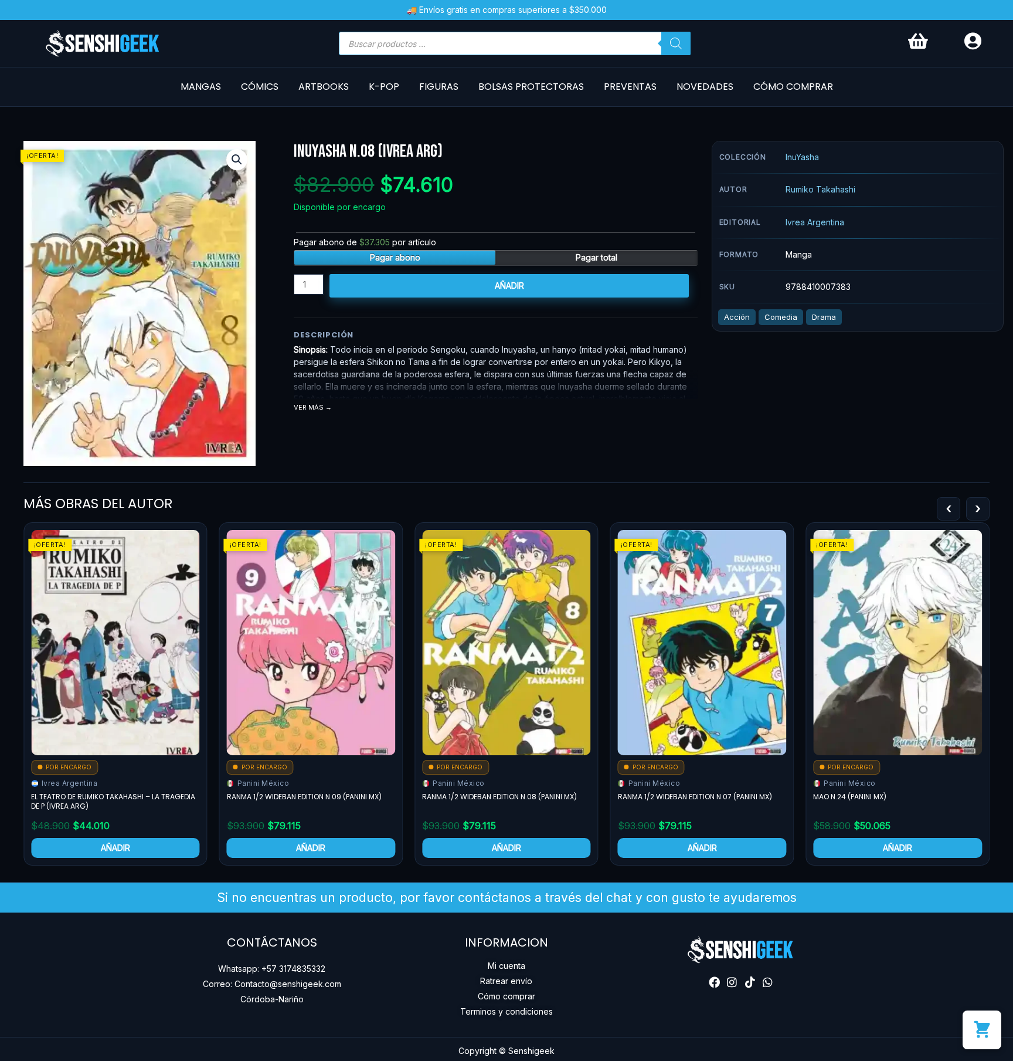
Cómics (259, 86)
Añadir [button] (115, 848)
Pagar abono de (365, 242)
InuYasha (802, 157)
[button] (236, 159)
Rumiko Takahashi (820, 189)
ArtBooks (323, 86)
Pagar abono (395, 257)
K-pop (384, 86)
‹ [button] (948, 508)
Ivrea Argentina (815, 222)
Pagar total (596, 257)
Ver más (309, 407)
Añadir (509, 285)
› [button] (977, 508)
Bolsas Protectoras (531, 86)
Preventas (630, 86)
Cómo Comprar (793, 86)
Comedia (780, 317)
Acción (737, 317)
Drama (824, 317)
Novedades (705, 86)
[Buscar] (676, 43)
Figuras (438, 86)
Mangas (201, 86)
